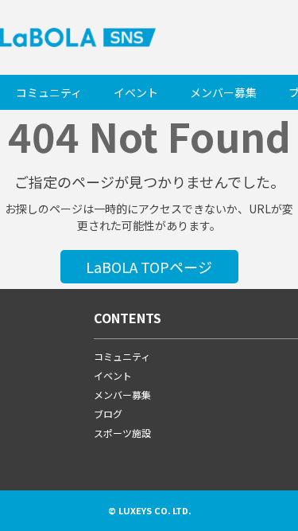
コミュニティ (49, 92)
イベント (136, 92)
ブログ (108, 413)
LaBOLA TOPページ (149, 266)
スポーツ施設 (122, 432)
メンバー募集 (223, 92)
